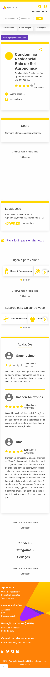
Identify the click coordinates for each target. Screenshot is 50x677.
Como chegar (25, 28)
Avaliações (41, 28)
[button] (21, 280)
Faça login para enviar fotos (14, 38)
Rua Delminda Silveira (25, 73)
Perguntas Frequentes (10, 595)
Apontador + (6, 610)
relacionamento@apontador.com (16, 643)
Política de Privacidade (10, 628)
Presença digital (8, 616)
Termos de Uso (7, 598)
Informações (8, 28)
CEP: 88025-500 (22, 80)
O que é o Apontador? (10, 592)
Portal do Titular (7, 631)
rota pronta (27, 223)
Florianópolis (32, 77)
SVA (3, 613)
